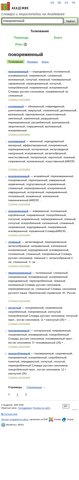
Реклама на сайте (41, 408)
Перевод (32, 61)
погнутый (14, 307)
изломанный (16, 141)
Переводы (21, 37)
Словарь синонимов (19, 99)
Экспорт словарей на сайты (14, 419)
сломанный (16, 106)
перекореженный (19, 272)
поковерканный (19, 330)
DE (59, 3)
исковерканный (19, 176)
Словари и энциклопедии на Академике (33, 14)
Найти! (70, 21)
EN (52, 3)
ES (66, 3)
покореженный (18, 71)
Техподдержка (25, 408)
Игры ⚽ (21, 44)
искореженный (18, 211)
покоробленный (19, 353)
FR (73, 3)
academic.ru (15, 6)
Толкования (39, 31)
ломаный (14, 241)
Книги (58, 37)
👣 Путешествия (9, 414)
